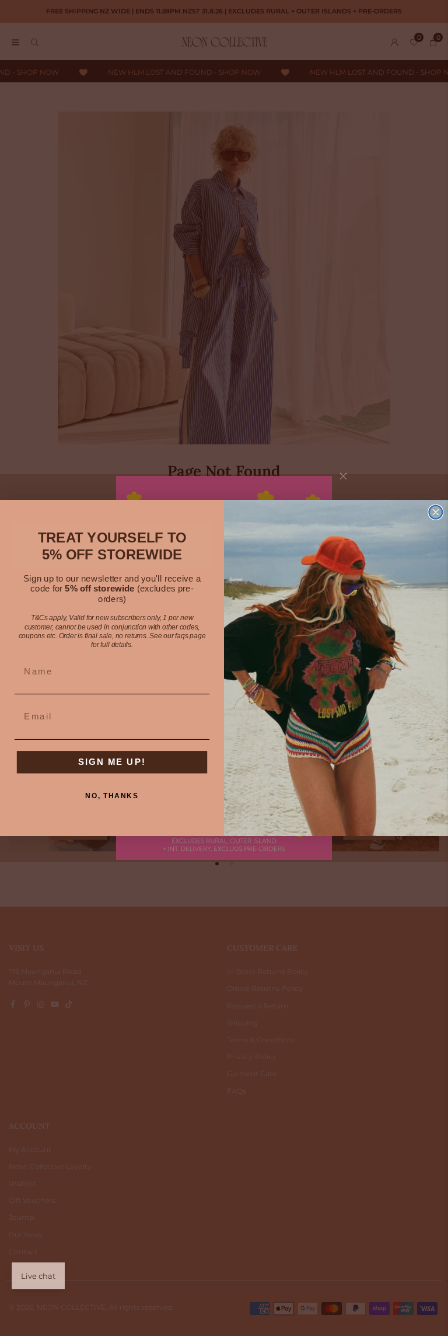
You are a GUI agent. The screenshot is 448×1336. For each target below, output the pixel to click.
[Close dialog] (435, 512)
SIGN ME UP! (112, 761)
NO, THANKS (111, 795)
